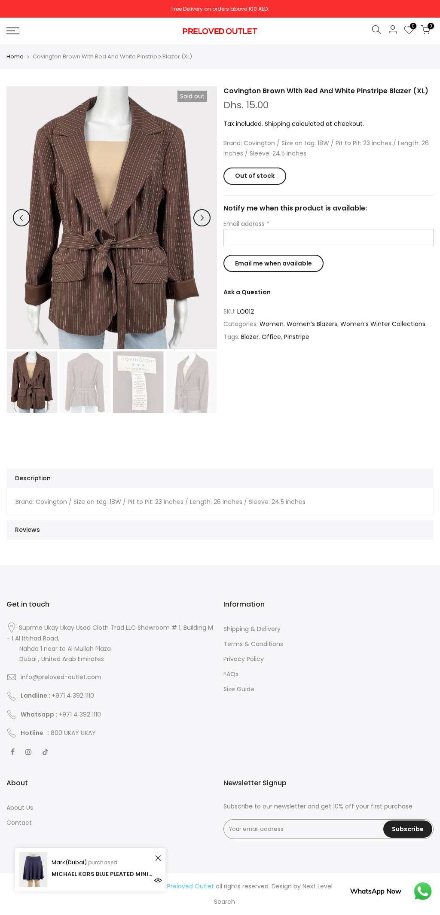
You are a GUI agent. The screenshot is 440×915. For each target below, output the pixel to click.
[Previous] (21, 217)
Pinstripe (296, 336)
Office (271, 336)
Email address (246, 224)
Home (15, 57)
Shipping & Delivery (252, 629)
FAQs (230, 674)
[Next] (202, 217)
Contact (19, 822)
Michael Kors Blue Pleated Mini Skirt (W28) (102, 874)
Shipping (277, 123)
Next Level (317, 886)
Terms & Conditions (253, 644)
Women (272, 324)
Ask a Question (247, 292)
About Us (19, 807)
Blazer (250, 336)
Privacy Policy (243, 659)
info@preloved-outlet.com (61, 677)
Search (224, 901)
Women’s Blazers (312, 324)
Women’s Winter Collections (382, 324)
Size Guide (238, 689)
